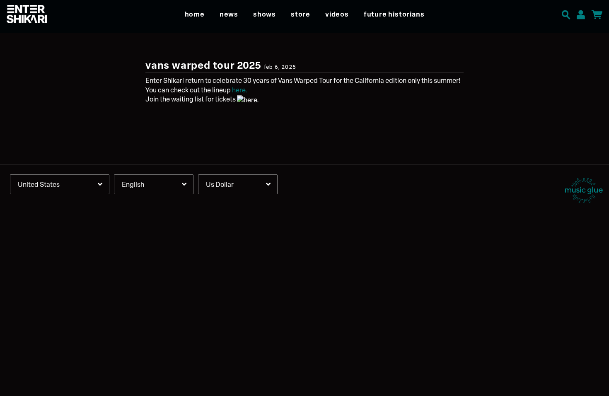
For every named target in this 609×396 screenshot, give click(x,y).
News (229, 14)
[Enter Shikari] (42, 14)
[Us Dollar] (238, 184)
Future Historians (394, 14)
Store (300, 14)
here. (239, 89)
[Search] (566, 13)
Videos (337, 14)
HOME (195, 14)
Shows (264, 14)
